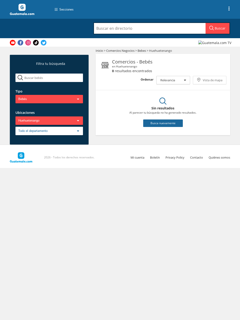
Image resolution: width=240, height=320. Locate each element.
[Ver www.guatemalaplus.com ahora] (215, 42)
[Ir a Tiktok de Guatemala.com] (36, 42)
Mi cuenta (137, 157)
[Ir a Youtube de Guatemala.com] (12, 42)
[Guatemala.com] (27, 9)
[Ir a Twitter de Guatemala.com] (43, 42)
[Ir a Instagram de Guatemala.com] (28, 42)
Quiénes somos (219, 157)
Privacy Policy (174, 157)
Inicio (99, 50)
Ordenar (147, 79)
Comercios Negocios (120, 50)
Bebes (142, 50)
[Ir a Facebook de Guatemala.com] (20, 42)
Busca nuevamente (163, 123)
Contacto (196, 157)
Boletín (155, 157)
